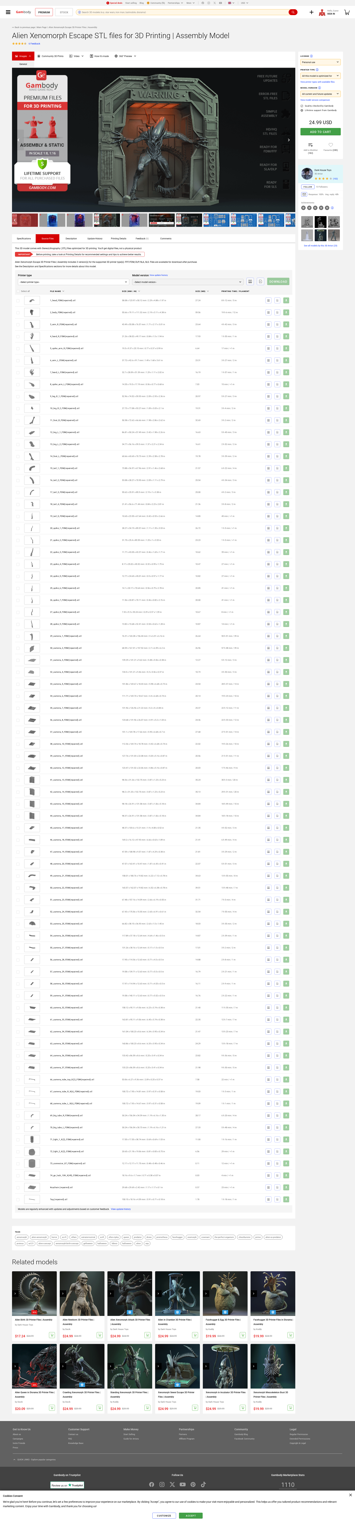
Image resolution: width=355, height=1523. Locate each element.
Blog (142, 3)
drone (149, 1237)
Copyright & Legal (298, 1443)
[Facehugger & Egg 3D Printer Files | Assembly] (225, 1293)
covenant (205, 1237)
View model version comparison (315, 100)
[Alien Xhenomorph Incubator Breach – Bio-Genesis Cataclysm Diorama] (307, 222)
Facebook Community (244, 1439)
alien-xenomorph (39, 1237)
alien (138, 1243)
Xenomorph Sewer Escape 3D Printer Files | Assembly (176, 1394)
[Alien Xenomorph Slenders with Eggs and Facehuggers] (334, 222)
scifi (102, 1237)
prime (258, 1237)
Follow (308, 187)
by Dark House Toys (24, 1325)
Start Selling (129, 1434)
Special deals (116, 3)
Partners (183, 1434)
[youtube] (221, 3)
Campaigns (18, 1439)
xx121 (31, 1243)
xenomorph (22, 1237)
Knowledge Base (75, 1443)
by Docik (66, 1329)
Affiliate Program (187, 1439)
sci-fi (64, 1237)
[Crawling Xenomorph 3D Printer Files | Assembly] (82, 1366)
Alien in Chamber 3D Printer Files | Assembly (175, 1321)
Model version (308, 88)
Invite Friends (19, 1443)
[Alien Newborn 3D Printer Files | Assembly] (82, 1293)
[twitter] (215, 3)
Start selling (131, 3)
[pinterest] (193, 1484)
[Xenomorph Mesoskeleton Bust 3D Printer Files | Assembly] (273, 1366)
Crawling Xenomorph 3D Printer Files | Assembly (81, 1394)
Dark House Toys (323, 170)
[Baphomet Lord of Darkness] (307, 235)
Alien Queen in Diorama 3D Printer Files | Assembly (35, 1394)
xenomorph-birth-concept (67, 1243)
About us (17, 1434)
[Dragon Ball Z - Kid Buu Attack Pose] (334, 235)
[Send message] (304, 194)
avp (147, 1243)
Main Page (41, 27)
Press (15, 1447)
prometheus (162, 1237)
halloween (102, 1243)
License (304, 56)
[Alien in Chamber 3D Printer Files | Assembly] (177, 1293)
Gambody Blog (241, 1434)
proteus (20, 1243)
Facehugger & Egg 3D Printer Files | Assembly (223, 1321)
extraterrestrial (88, 1237)
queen (126, 1237)
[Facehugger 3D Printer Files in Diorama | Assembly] (273, 1293)
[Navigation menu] (8, 12)
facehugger (177, 1237)
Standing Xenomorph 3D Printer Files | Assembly (129, 1394)
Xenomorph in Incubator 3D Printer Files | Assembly (226, 1394)
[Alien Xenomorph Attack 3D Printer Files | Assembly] (129, 1293)
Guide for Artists (131, 1439)
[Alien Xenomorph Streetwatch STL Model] (321, 222)
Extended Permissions (300, 1439)
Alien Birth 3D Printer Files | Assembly (33, 1319)
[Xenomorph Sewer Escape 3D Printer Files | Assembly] (177, 1366)
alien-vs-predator (273, 1237)
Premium (44, 12)
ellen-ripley (114, 1237)
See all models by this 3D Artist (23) (320, 246)
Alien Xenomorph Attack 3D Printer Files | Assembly (130, 1321)
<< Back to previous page (24, 27)
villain (74, 1237)
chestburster (245, 1237)
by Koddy (210, 1329)
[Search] (293, 12)
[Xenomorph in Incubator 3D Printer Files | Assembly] (225, 1366)
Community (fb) (158, 3)
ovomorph (192, 1237)
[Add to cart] (52, 1335)
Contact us (73, 1434)
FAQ (70, 1439)
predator (138, 1237)
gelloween (88, 1243)
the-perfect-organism (224, 1237)
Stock (64, 12)
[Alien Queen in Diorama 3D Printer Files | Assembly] (34, 1366)
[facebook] (203, 3)
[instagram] (209, 3)
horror (54, 1237)
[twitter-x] (172, 1484)
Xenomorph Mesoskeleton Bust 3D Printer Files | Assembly (270, 1394)
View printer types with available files (317, 82)
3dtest (114, 1243)
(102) (335, 179)
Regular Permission (299, 1434)
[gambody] (23, 12)
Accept (191, 1516)
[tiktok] (203, 1484)
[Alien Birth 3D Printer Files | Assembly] (34, 1293)
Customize (164, 1516)
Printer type (307, 70)
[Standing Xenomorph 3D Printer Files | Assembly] (129, 1366)
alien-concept (44, 1243)
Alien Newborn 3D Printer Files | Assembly (78, 1321)
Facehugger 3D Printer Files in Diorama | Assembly (273, 1321)
